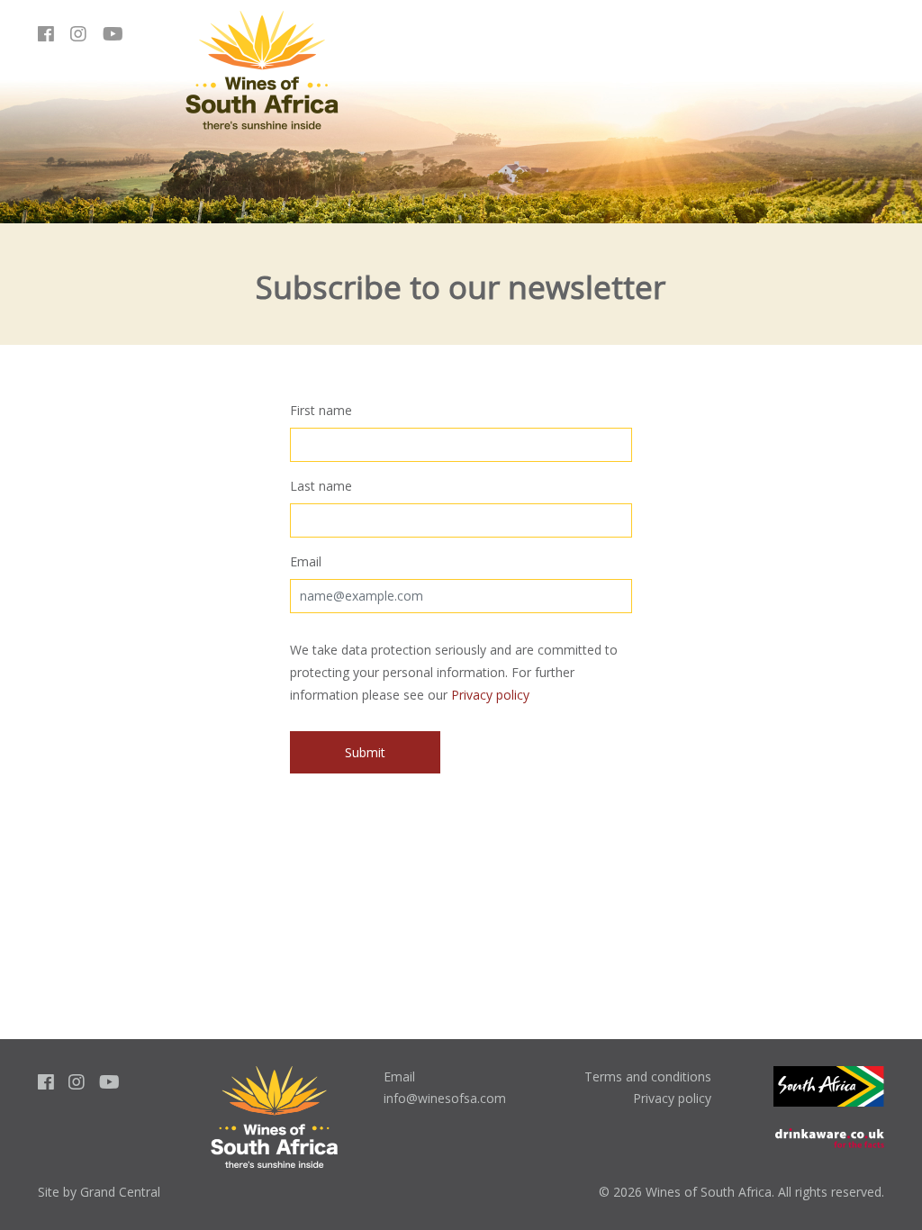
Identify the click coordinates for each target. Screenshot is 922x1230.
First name (321, 410)
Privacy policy (490, 694)
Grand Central (120, 1191)
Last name (321, 485)
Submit (365, 752)
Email (305, 561)
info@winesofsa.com (445, 1098)
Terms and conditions (647, 1076)
